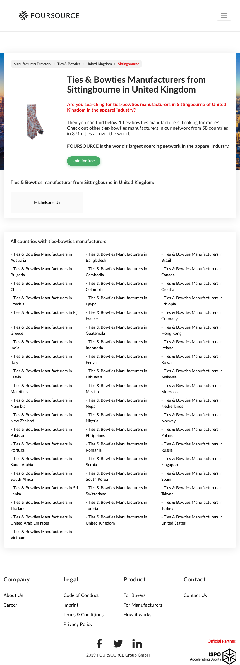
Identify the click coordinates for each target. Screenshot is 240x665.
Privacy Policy (78, 624)
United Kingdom (99, 64)
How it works (137, 614)
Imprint (71, 605)
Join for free (84, 161)
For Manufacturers (143, 605)
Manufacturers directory (32, 64)
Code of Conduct (81, 595)
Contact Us (195, 595)
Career (10, 605)
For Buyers (134, 595)
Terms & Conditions (84, 614)
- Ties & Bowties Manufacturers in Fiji (44, 313)
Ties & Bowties (68, 64)
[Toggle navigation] (224, 16)
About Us (13, 595)
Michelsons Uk (47, 203)
